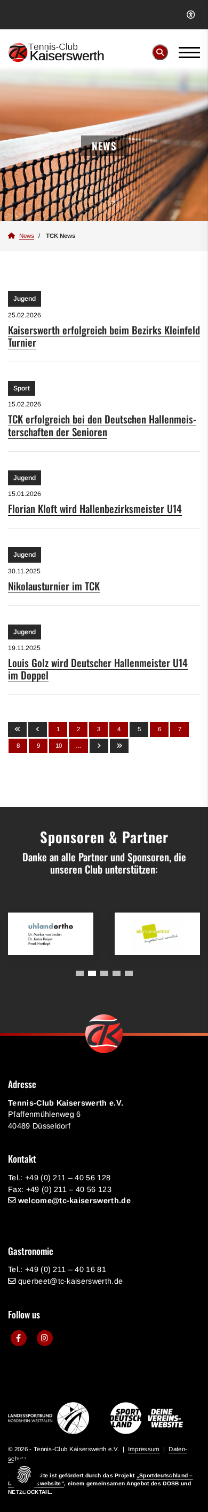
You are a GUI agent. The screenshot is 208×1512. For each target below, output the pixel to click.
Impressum (144, 1449)
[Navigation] (185, 52)
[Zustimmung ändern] (24, 1475)
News (26, 236)
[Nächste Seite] (99, 746)
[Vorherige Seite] (37, 729)
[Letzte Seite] (119, 746)
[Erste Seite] (17, 729)
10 (58, 745)
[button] (80, 973)
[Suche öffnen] (160, 52)
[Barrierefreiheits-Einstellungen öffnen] (190, 14)
